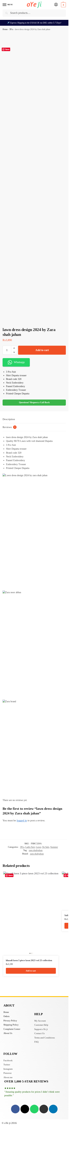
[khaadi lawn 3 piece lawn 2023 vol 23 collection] (30, 914)
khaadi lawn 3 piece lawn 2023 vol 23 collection (29, 960)
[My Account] (56, 4)
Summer (54, 847)
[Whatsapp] (34, 1109)
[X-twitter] (25, 1109)
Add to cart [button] (31, 971)
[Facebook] (15, 1109)
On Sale (45, 847)
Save (7, 49)
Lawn (38, 847)
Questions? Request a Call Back (34, 402)
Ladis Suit (30, 847)
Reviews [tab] (9, 427)
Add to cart (42, 350)
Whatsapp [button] (19, 362)
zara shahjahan (36, 850)
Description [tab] (9, 419)
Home (5, 29)
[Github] (43, 1109)
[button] (63, 4)
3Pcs (11, 29)
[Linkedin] (53, 1109)
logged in (22, 820)
